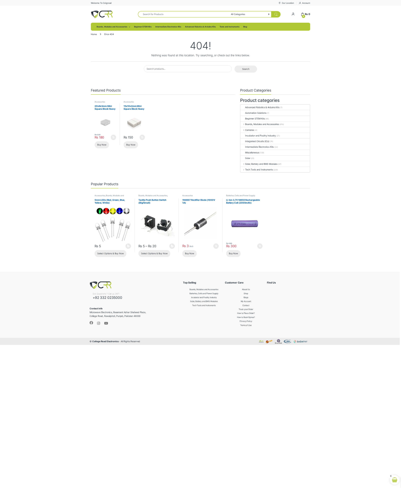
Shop (246, 293)
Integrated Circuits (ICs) (257, 141)
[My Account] (293, 14)
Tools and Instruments (230, 27)
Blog (245, 27)
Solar (247, 158)
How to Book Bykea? (246, 317)
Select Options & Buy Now (110, 253)
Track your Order (246, 309)
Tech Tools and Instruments (259, 169)
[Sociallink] (91, 322)
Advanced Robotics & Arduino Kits (200, 27)
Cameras (249, 130)
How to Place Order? (246, 313)
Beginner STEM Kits (143, 27)
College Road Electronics (105, 341)
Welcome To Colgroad (101, 3)
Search (245, 69)
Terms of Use (245, 325)
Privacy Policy (246, 321)
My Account (246, 301)
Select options (127, 246)
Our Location (288, 3)
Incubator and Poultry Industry (260, 135)
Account (306, 3)
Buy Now (101, 144)
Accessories (100, 102)
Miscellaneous (252, 152)
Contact (245, 305)
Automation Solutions (255, 113)
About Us (246, 289)
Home (94, 34)
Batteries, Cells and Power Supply (240, 195)
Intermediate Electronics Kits (168, 27)
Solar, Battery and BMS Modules (261, 164)
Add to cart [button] (113, 137)
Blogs (246, 297)
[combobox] (183, 14)
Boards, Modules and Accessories (112, 27)
